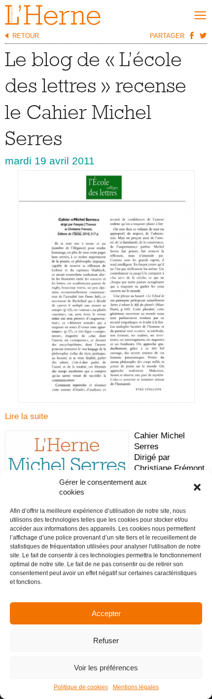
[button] (197, 487)
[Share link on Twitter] (202, 35)
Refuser (106, 640)
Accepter (106, 613)
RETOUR (25, 35)
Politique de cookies (81, 687)
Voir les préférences (106, 667)
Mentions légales (136, 687)
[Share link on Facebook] (191, 35)
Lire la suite (26, 416)
